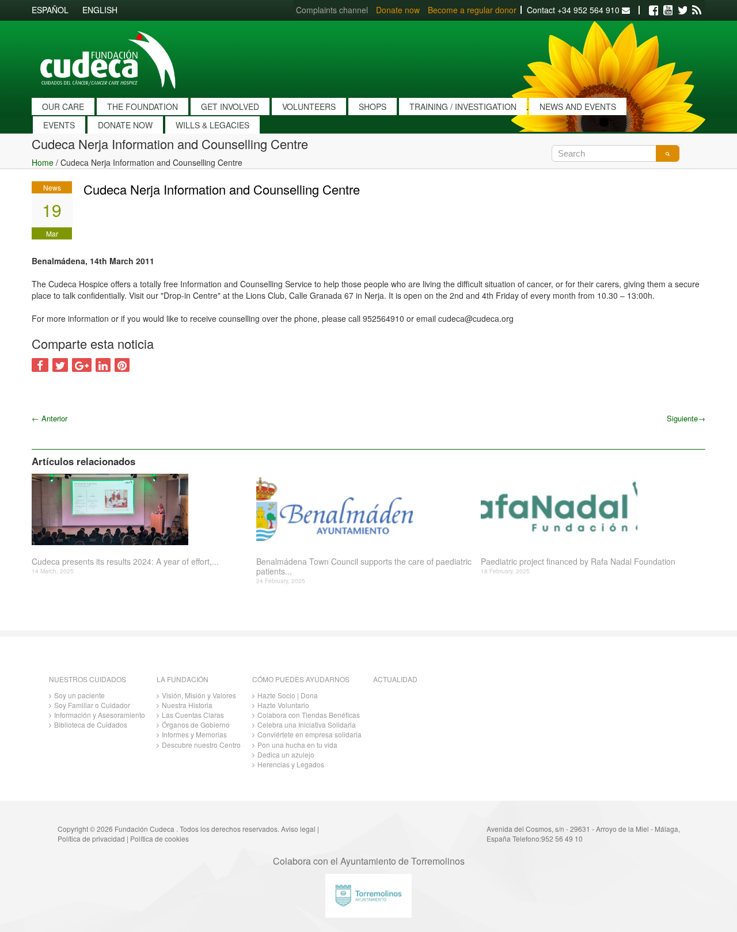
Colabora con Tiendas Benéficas (308, 715)
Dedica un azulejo (285, 754)
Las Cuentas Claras (193, 715)
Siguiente (686, 418)
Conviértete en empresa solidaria (309, 734)
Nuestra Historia (187, 705)
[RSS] (696, 10)
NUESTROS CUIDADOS (87, 679)
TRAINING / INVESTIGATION (462, 106)
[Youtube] (668, 10)
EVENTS (59, 125)
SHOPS (372, 106)
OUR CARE (63, 106)
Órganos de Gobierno (196, 724)
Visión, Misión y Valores (199, 695)
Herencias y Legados (290, 764)
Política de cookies (159, 838)
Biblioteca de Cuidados (90, 724)
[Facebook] (653, 10)
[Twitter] (682, 10)
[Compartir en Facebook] (40, 365)
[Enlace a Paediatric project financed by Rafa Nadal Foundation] (589, 509)
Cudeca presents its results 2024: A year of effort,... (125, 561)
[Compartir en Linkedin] (103, 365)
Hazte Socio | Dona (287, 695)
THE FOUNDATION (142, 106)
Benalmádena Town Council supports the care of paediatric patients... (364, 566)
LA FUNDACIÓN (182, 679)
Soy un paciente (79, 695)
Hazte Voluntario (283, 705)
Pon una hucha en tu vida (297, 745)
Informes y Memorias (194, 734)
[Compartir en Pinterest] (122, 365)
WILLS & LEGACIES (212, 125)
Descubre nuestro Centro (201, 745)
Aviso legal (298, 829)
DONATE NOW (125, 125)
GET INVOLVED (230, 106)
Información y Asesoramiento (99, 715)
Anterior (49, 418)
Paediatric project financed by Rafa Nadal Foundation (578, 561)
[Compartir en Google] (82, 365)
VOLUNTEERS (309, 106)
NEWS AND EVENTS (578, 106)
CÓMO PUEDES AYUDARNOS (300, 679)
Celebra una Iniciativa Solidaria (306, 724)
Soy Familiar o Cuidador (92, 705)
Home (43, 162)
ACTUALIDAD (395, 679)
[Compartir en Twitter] (60, 365)
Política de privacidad (91, 838)
